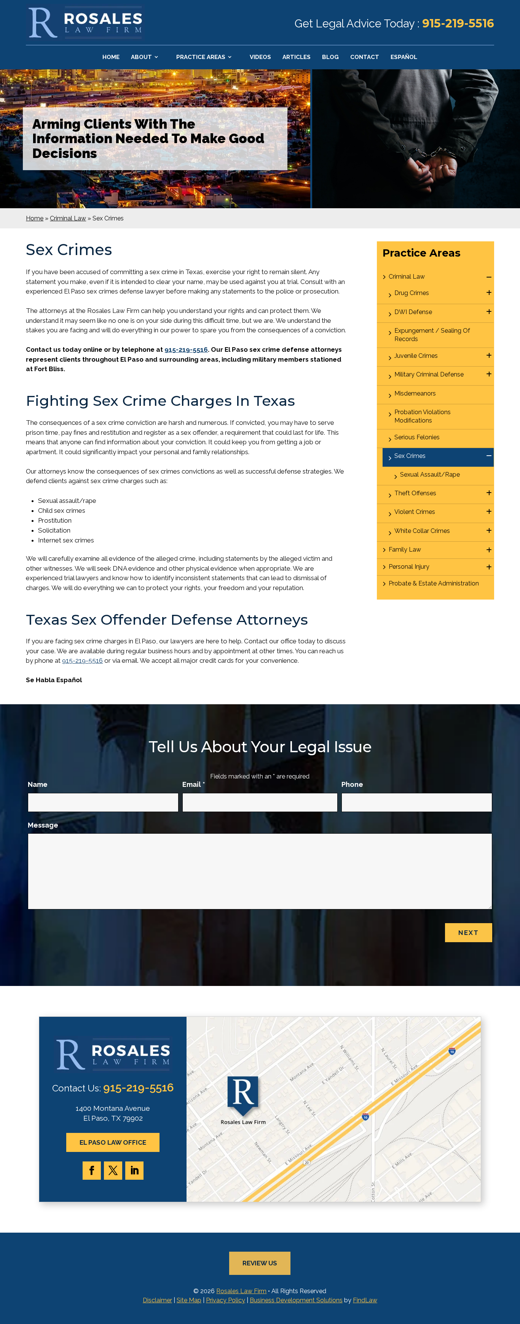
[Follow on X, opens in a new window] (113, 1170)
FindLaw (365, 1300)
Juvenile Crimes (416, 355)
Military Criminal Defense (429, 374)
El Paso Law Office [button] (113, 1142)
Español (404, 57)
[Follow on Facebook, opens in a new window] (92, 1170)
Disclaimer (157, 1300)
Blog (330, 57)
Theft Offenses (415, 493)
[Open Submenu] (489, 277)
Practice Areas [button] (200, 57)
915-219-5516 (458, 23)
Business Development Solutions (296, 1300)
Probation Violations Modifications (422, 416)
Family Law (405, 549)
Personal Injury (409, 566)
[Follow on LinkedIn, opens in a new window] (134, 1170)
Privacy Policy (225, 1300)
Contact (364, 57)
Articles (296, 57)
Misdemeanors (415, 393)
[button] (512, 1268)
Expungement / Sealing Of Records (432, 335)
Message (43, 825)
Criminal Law (407, 276)
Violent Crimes (414, 511)
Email (193, 784)
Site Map (189, 1300)
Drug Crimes (411, 293)
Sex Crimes (410, 455)
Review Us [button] (259, 1263)
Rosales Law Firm (241, 1291)
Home (111, 57)
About (141, 57)
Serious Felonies (417, 437)
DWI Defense (413, 312)
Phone (352, 784)
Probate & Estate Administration (434, 583)
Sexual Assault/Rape (430, 474)
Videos (260, 57)
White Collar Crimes (422, 530)
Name (38, 784)
